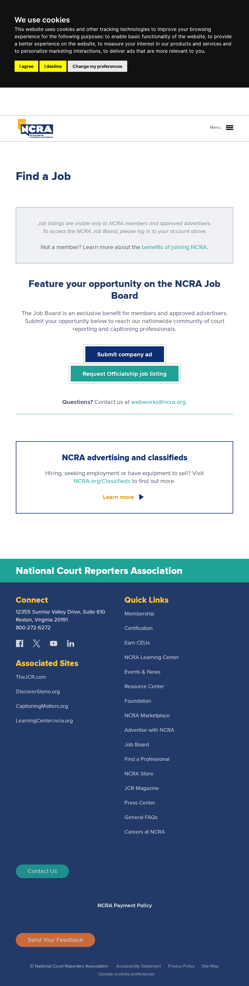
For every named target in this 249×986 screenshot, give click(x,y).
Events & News (142, 672)
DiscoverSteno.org (38, 692)
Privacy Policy (181, 966)
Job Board (136, 745)
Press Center (139, 803)
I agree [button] (26, 66)
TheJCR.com (31, 677)
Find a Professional (146, 759)
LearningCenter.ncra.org (44, 721)
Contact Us (42, 871)
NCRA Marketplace (147, 715)
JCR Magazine (141, 788)
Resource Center (144, 686)
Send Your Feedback (55, 940)
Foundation (137, 701)
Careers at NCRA (144, 832)
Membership (139, 614)
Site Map (210, 966)
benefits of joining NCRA (174, 247)
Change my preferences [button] (97, 66)
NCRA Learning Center (151, 657)
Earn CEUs (137, 643)
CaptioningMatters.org (42, 706)
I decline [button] (53, 66)
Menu (216, 127)
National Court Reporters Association (99, 570)
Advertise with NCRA (149, 730)
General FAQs (141, 817)
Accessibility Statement (138, 966)
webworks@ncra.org (158, 402)
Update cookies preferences (126, 974)
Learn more (118, 497)
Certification (138, 628)
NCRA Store (138, 774)
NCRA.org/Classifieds (102, 481)
